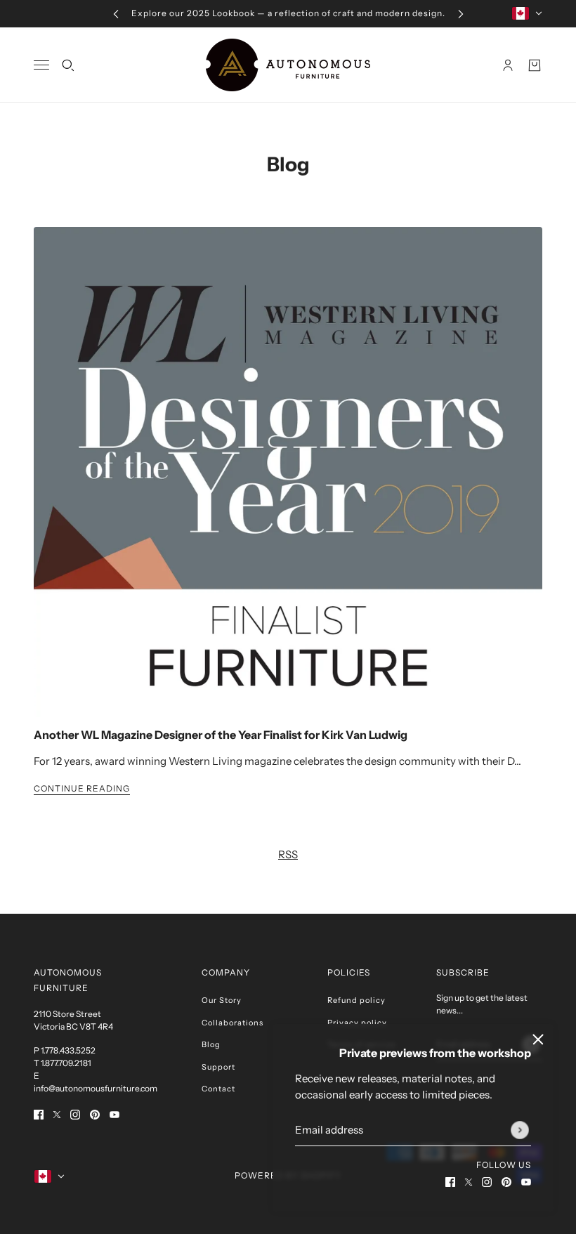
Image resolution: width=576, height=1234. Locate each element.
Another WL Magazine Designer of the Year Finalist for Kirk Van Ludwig (220, 735)
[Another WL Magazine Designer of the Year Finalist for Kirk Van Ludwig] (288, 472)
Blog (288, 164)
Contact (218, 1089)
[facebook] (450, 1181)
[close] (538, 1039)
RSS (288, 854)
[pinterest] (506, 1181)
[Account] (508, 64)
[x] (468, 1181)
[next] (461, 14)
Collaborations (232, 1023)
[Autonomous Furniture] (288, 65)
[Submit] (520, 1130)
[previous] (116, 14)
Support (218, 1067)
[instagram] (486, 1181)
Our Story (222, 1000)
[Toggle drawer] (41, 65)
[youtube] (526, 1181)
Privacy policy (357, 1023)
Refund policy (356, 1000)
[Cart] (534, 64)
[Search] (68, 64)
